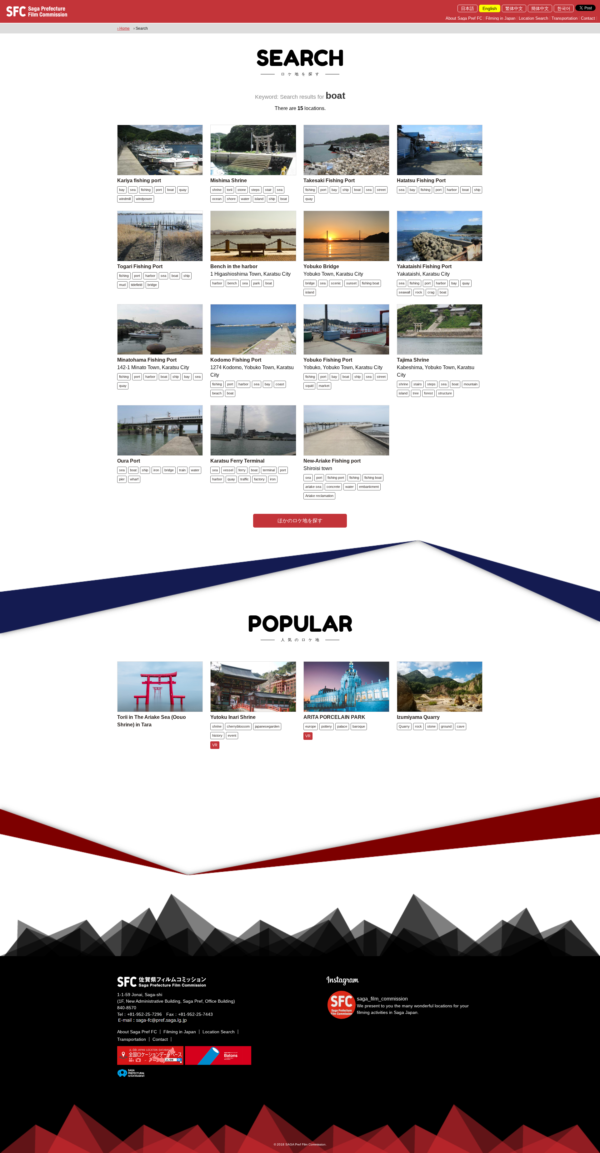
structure (445, 393)
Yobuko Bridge (321, 266)
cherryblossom (238, 726)
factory (259, 479)
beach (217, 393)
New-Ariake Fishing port (332, 461)
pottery (326, 726)
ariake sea (313, 487)
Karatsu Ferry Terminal (237, 461)
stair (268, 190)
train (182, 470)
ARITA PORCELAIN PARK (334, 717)
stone (242, 190)
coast (280, 384)
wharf (134, 479)
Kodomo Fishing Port (235, 360)
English (489, 8)
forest (428, 393)
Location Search (533, 18)
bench (232, 283)
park (256, 283)
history (217, 735)
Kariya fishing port (139, 180)
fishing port (336, 477)
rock (418, 292)
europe (310, 726)
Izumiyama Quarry (418, 717)
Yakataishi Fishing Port (424, 266)
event (232, 735)
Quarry (404, 726)
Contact (588, 18)
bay (122, 190)
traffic (244, 479)
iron (156, 470)
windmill (125, 199)
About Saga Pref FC (464, 18)
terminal (269, 470)
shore (231, 199)
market (324, 386)
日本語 (467, 8)
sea (133, 190)
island (259, 199)
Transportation (565, 18)
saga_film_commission (382, 998)
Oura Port (128, 461)
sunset (351, 283)
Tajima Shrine (413, 360)
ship (272, 199)
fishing (146, 190)
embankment (369, 487)
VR (215, 745)
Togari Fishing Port (139, 266)
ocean (217, 199)
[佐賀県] (130, 1074)
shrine (217, 190)
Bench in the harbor (234, 266)
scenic (336, 283)
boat (170, 190)
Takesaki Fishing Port (329, 180)
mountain (471, 384)
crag (431, 292)
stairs (417, 384)
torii (229, 190)
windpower (144, 199)
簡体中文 (540, 8)
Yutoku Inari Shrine (233, 717)
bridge (152, 285)
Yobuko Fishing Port (327, 360)
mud (122, 285)
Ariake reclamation (319, 496)
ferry (242, 470)
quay (183, 190)
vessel (228, 470)
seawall (404, 292)
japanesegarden (267, 726)
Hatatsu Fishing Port (421, 180)
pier (122, 479)
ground (446, 726)
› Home (123, 28)
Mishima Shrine (228, 180)
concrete (333, 487)
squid (309, 386)
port (159, 190)
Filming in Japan (500, 18)
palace (342, 726)
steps (255, 190)
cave (460, 726)
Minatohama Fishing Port (147, 360)
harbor (452, 190)
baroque (358, 726)
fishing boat (370, 283)
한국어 (563, 8)
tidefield (136, 285)
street (381, 190)
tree (416, 393)
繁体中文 (514, 8)
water (245, 199)
